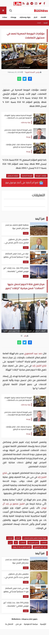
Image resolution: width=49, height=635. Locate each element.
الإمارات (9, 538)
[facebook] (30, 79)
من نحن (19, 624)
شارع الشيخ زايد (39, 366)
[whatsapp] (19, 79)
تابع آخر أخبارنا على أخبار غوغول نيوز (22, 182)
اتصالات (43, 542)
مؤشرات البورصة (41, 175)
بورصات (13, 17)
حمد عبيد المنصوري (33, 353)
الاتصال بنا (9, 624)
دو (16, 542)
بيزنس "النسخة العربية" (32, 72)
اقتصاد (43, 17)
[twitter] (24, 79)
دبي (10, 542)
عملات (4, 17)
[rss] (23, 3)
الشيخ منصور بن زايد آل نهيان (22, 546)
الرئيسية (46, 23)
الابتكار (18, 538)
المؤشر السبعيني (12, 175)
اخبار (35, 17)
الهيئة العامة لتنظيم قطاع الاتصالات (34, 538)
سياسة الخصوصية (31, 624)
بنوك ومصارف (25, 17)
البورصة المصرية (27, 175)
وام (25, 335)
